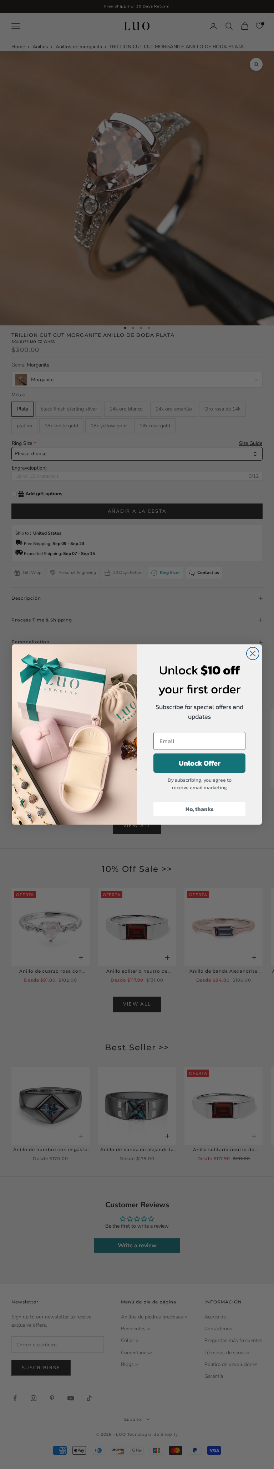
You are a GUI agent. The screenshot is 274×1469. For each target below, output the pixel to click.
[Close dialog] (253, 653)
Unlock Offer (199, 763)
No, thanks (200, 809)
